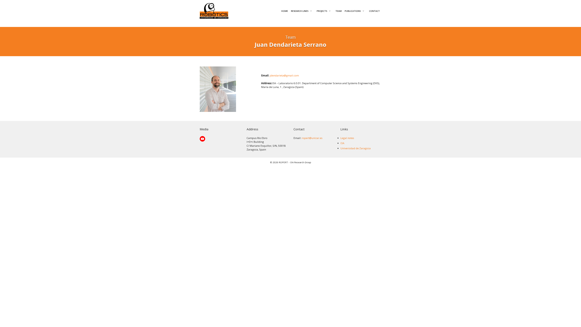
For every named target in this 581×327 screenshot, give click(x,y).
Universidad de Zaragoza (355, 148)
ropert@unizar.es (312, 138)
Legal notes (347, 138)
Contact (374, 10)
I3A (342, 143)
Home (284, 10)
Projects (322, 10)
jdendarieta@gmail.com (284, 75)
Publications (353, 10)
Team (338, 10)
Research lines (299, 10)
